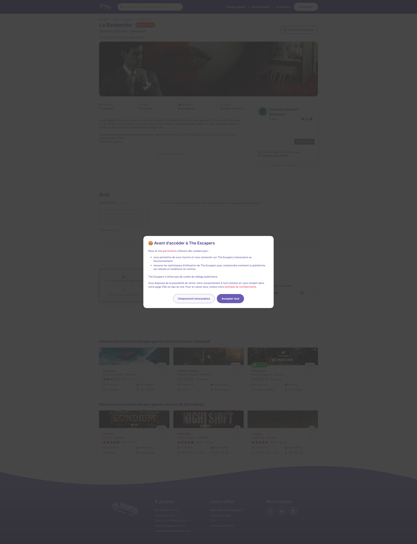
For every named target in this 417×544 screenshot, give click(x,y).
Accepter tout (230, 298)
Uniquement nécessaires (194, 298)
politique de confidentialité (240, 286)
